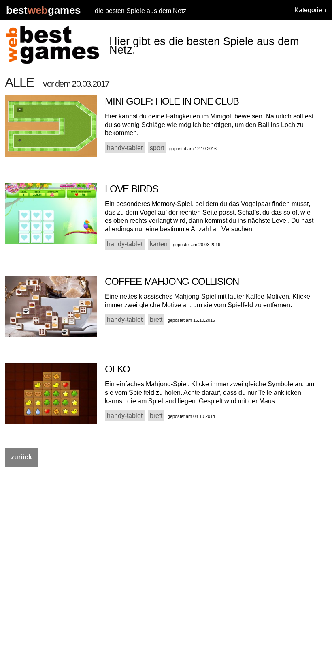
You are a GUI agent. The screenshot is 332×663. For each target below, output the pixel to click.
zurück (21, 457)
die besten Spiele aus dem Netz (140, 10)
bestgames (43, 10)
